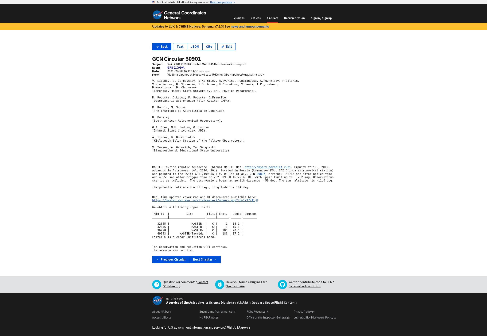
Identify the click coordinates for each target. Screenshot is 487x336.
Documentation (294, 18)
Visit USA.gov (237, 327)
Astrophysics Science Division (211, 302)
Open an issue (235, 286)
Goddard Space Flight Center (273, 302)
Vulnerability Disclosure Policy (313, 317)
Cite (209, 46)
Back (164, 46)
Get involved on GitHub (305, 286)
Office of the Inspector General (267, 317)
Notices (256, 18)
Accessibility (160, 317)
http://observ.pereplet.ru (266, 167)
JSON (195, 46)
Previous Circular (173, 259)
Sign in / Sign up (321, 18)
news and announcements (250, 26)
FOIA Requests (256, 311)
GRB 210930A (176, 67)
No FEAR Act (207, 317)
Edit (229, 46)
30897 (261, 174)
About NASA (160, 311)
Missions (238, 18)
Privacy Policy (303, 311)
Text (180, 46)
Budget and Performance (215, 311)
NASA (244, 302)
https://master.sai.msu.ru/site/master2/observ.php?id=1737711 (203, 200)
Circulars (272, 18)
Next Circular (202, 259)
